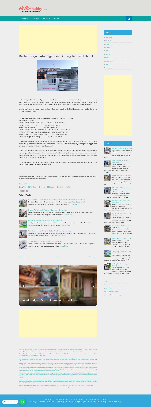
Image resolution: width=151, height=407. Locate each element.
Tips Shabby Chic (26, 184)
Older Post (92, 257)
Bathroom (46, 18)
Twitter (42, 187)
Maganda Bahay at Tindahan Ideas (121, 238)
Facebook (33, 187)
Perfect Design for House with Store (122, 148)
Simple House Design (114, 402)
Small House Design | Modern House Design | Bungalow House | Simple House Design (79, 402)
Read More (75, 204)
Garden (106, 57)
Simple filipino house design (112, 291)
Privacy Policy (108, 288)
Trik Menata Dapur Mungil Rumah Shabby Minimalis (45, 241)
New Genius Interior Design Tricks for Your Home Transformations (50, 231)
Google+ (52, 187)
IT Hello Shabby (41, 402)
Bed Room (36, 18)
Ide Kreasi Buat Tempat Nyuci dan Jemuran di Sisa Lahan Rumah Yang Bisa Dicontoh (56, 200)
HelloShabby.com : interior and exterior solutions (72, 399)
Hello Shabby (101, 399)
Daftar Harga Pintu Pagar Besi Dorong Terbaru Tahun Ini (57, 56)
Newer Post (23, 257)
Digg (69, 187)
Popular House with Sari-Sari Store (121, 175)
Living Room (25, 18)
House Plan (107, 41)
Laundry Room (108, 61)
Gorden (106, 64)
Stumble (61, 187)
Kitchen (56, 18)
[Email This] (21, 191)
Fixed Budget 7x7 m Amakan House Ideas (50, 300)
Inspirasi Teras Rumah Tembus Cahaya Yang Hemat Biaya (47, 210)
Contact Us (107, 285)
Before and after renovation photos (114, 295)
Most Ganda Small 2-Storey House (121, 226)
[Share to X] (25, 191)
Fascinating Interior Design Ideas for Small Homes (45, 220)
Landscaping (108, 68)
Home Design (108, 37)
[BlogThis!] (23, 191)
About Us (107, 281)
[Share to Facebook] (27, 191)
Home (58, 257)
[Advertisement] (58, 39)
